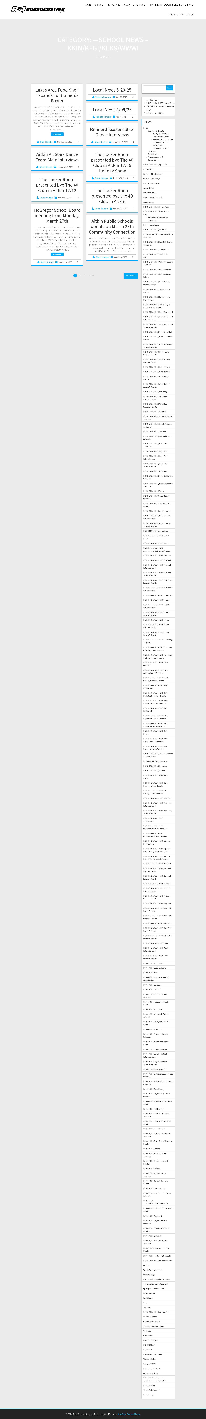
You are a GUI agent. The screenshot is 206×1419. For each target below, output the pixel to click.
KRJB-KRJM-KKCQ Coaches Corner (157, 1260)
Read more (57, 134)
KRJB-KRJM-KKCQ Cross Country (157, 269)
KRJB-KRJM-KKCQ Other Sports (156, 511)
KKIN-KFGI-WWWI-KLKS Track (155, 943)
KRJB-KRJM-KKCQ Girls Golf (155, 471)
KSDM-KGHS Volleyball (152, 1009)
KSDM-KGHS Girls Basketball (155, 1069)
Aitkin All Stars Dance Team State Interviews (57, 157)
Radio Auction (149, 1385)
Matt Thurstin (46, 142)
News (145, 128)
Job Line (146, 1307)
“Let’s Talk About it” (151, 1390)
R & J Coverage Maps (151, 1368)
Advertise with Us (150, 1373)
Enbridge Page (149, 1293)
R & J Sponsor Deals (151, 183)
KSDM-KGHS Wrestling (152, 1029)
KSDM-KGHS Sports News (153, 963)
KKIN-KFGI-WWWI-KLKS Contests (157, 555)
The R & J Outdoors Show (153, 1326)
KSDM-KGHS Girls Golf (152, 1236)
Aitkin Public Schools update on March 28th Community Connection (112, 226)
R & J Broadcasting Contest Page (156, 1279)
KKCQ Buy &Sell (149, 1363)
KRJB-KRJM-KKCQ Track (153, 491)
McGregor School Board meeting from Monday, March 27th (57, 215)
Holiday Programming (152, 1354)
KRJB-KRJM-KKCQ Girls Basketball (158, 332)
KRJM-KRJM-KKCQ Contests (155, 761)
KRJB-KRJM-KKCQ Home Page (126, 4)
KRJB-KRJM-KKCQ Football (155, 229)
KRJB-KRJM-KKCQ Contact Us (155, 1312)
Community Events (156, 131)
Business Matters (150, 1317)
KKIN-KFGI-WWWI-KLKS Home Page (171, 4)
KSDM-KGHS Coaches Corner (155, 968)
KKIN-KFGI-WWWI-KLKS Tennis (156, 600)
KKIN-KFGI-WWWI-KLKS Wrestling (157, 798)
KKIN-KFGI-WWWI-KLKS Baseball (157, 863)
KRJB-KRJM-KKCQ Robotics (155, 766)
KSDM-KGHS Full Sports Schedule (157, 1256)
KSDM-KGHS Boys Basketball (155, 1049)
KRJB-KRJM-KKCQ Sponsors (155, 164)
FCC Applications (150, 193)
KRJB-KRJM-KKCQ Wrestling (155, 391)
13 (94, 275)
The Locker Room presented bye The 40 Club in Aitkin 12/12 (57, 184)
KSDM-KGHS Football (152, 989)
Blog (145, 1303)
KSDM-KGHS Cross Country (154, 1188)
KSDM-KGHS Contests (152, 985)
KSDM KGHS (148, 1201)
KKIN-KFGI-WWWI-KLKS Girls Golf (157, 923)
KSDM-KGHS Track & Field (154, 1129)
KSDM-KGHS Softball (151, 1168)
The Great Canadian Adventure (155, 1284)
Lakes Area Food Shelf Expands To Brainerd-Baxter (57, 95)
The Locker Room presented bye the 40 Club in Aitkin (112, 195)
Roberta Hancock (103, 97)
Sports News (148, 188)
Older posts (130, 276)
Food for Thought (150, 1340)
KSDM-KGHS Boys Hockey (153, 1089)
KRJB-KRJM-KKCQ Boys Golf (155, 451)
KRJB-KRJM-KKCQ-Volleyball (155, 249)
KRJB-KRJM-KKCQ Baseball (155, 411)
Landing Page (94, 4)
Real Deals (147, 1350)
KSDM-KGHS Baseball (152, 1149)
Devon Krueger (101, 142)
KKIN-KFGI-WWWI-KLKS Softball (156, 883)
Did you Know (148, 169)
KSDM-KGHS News (150, 972)
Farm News (152, 151)
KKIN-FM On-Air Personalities (155, 531)
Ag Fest (146, 1265)
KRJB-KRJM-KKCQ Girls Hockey (156, 372)
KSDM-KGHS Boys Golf (152, 1216)
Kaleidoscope (148, 1395)
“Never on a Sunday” (151, 178)
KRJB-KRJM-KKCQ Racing (154, 770)
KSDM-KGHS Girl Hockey (153, 1109)
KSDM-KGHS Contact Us (158, 1203)
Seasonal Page (149, 1274)
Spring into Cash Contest (153, 1288)
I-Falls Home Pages (180, 14)
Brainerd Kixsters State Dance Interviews (112, 132)
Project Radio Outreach (152, 197)
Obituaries (147, 1335)
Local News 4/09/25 (112, 110)
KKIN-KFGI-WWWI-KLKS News (155, 543)
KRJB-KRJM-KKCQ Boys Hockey (156, 367)
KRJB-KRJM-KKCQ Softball (154, 431)
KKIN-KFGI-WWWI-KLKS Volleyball (157, 595)
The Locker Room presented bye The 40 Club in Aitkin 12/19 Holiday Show (112, 162)
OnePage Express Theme (129, 1414)
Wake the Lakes (149, 1359)
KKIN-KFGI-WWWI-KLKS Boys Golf (157, 903)
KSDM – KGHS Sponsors (153, 174)
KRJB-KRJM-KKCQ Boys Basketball (158, 312)
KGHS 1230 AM (149, 1345)
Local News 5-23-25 (112, 90)
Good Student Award (151, 1321)
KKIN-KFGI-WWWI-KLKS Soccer (156, 620)
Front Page (147, 1298)
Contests (147, 1331)
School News (153, 154)
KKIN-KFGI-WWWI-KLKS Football (157, 560)
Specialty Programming (153, 1270)
